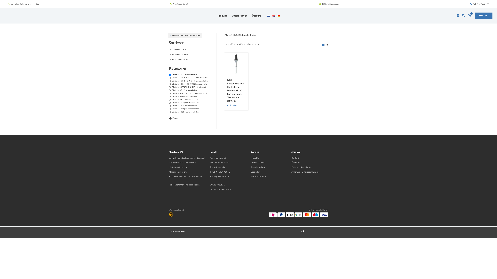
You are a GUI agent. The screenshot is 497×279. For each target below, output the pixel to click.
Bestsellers (255, 172)
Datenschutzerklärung (301, 167)
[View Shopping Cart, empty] (469, 15)
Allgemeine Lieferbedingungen (305, 172)
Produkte (255, 158)
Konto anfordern (258, 176)
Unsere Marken (258, 162)
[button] (463, 16)
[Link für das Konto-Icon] (458, 15)
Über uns (295, 162)
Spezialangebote (258, 167)
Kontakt (295, 158)
